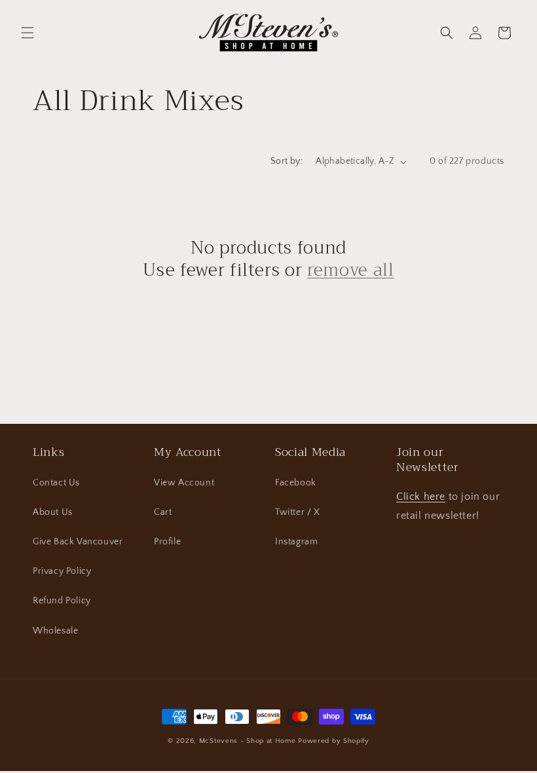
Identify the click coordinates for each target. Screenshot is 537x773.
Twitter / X (297, 512)
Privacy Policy (62, 571)
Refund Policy (62, 600)
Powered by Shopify (333, 741)
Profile (167, 542)
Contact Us (56, 483)
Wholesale (55, 631)
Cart (163, 512)
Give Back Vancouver (77, 542)
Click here (420, 496)
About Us (53, 512)
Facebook (295, 483)
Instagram (296, 542)
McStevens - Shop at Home (247, 741)
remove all (350, 270)
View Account (184, 483)
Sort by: (286, 161)
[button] (27, 32)
